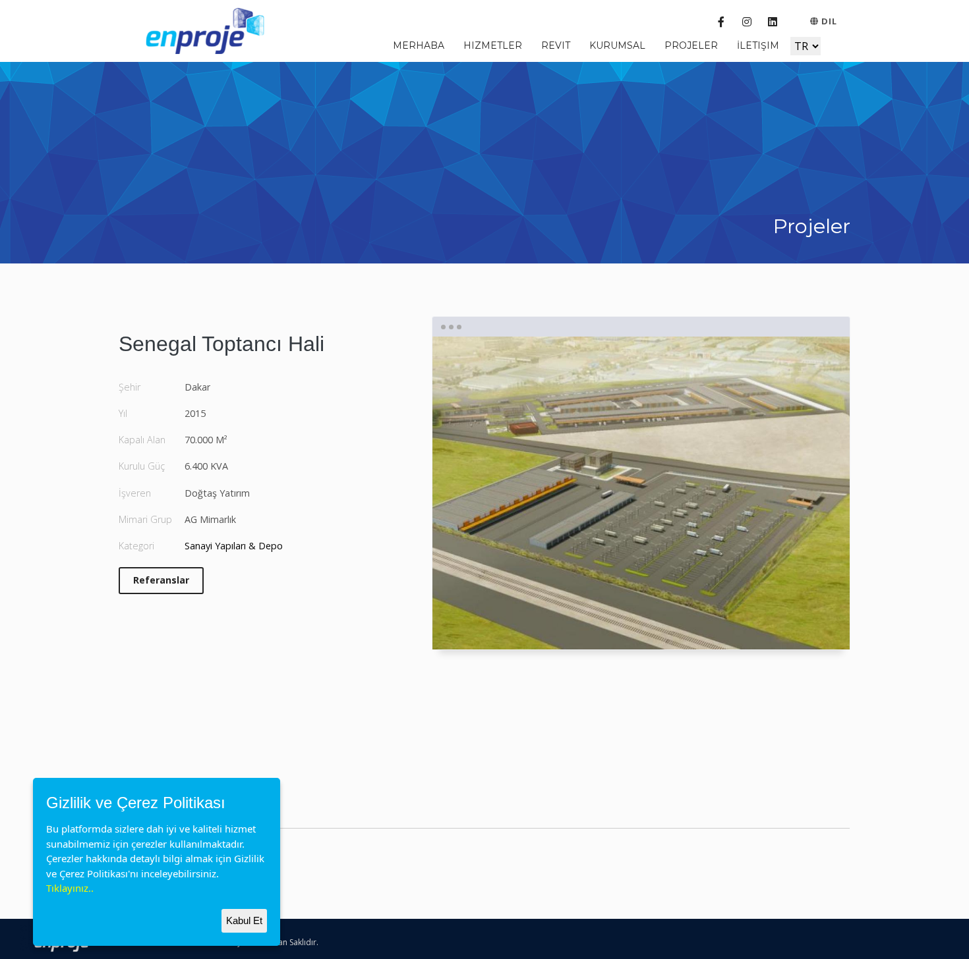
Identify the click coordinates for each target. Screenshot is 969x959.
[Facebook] (720, 22)
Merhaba (418, 45)
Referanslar (161, 580)
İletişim (758, 45)
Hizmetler (492, 45)
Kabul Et (244, 920)
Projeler (691, 45)
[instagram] (746, 22)
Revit (555, 45)
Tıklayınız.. (70, 887)
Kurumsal (617, 45)
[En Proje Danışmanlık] (209, 29)
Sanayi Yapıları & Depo (234, 545)
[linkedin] (772, 22)
